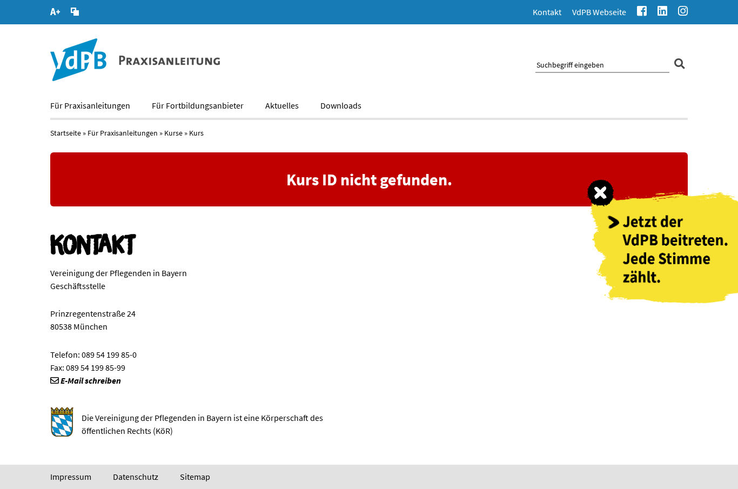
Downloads (340, 105)
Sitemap (195, 476)
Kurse (173, 133)
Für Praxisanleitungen (90, 105)
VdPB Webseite (599, 11)
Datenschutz (135, 476)
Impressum (70, 476)
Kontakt (547, 11)
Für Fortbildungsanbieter (198, 105)
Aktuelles (282, 105)
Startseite (65, 133)
